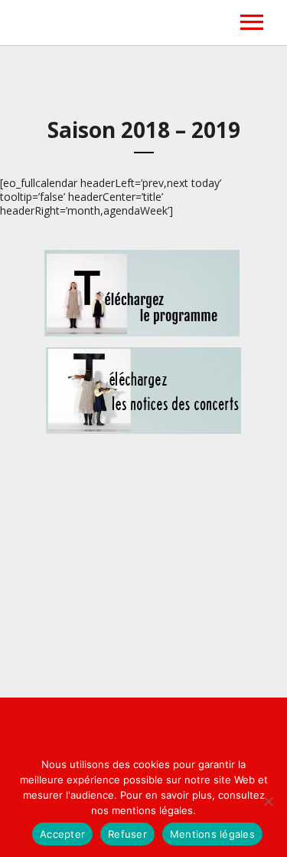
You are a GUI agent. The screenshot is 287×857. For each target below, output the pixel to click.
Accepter (62, 834)
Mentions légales (212, 834)
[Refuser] (268, 801)
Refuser (127, 834)
